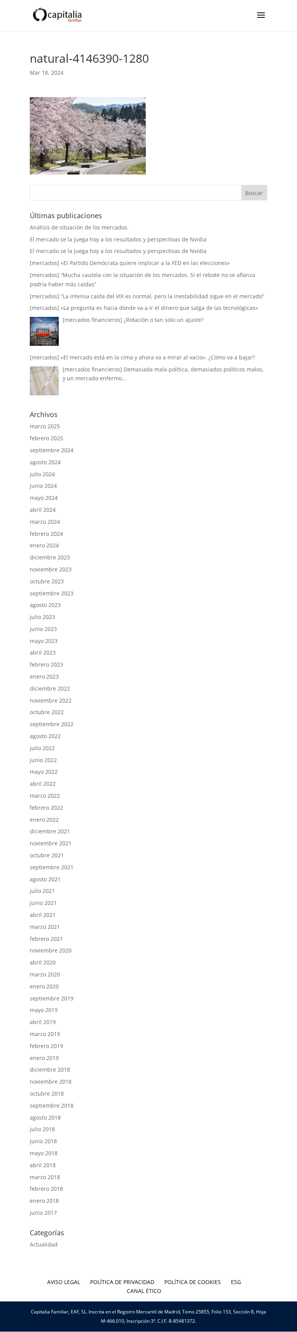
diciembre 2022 (50, 688)
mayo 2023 (44, 641)
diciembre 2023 (50, 557)
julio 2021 (42, 890)
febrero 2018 (46, 1188)
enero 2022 (44, 819)
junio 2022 (43, 760)
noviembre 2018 (51, 1081)
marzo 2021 (45, 926)
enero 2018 (44, 1200)
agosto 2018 (45, 1117)
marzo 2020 (45, 974)
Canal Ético (144, 1290)
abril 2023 (43, 652)
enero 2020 (44, 986)
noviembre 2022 (51, 700)
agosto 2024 (45, 462)
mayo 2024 (44, 497)
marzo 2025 (45, 426)
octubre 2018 (47, 1093)
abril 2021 (43, 914)
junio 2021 (43, 902)
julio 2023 (42, 617)
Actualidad (44, 1244)
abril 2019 (43, 1022)
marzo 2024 (45, 521)
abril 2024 (43, 509)
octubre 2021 (47, 855)
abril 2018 (43, 1165)
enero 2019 (44, 1058)
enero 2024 (44, 545)
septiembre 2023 (51, 593)
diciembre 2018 (50, 1069)
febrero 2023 (46, 664)
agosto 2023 (45, 605)
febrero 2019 (46, 1046)
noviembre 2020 (51, 950)
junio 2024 (43, 485)
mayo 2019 (44, 1010)
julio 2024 (42, 474)
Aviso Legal (63, 1282)
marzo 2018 (45, 1177)
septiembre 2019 (51, 998)
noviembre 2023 (51, 569)
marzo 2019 (45, 1034)
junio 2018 (43, 1141)
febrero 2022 (46, 807)
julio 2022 (42, 748)
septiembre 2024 (51, 450)
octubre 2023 (47, 581)
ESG (236, 1282)
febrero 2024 (46, 533)
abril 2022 (43, 783)
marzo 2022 (45, 795)
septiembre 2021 (51, 867)
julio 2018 (42, 1129)
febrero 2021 (46, 938)
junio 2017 (43, 1212)
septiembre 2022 (51, 724)
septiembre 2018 (51, 1105)
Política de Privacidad (122, 1282)
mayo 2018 (44, 1153)
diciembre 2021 (50, 831)
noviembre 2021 (51, 843)
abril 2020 (43, 962)
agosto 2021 (45, 879)
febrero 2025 (46, 438)
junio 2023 (43, 629)
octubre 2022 (47, 712)
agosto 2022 (45, 736)
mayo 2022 (44, 771)
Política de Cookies (192, 1282)
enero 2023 (44, 676)
